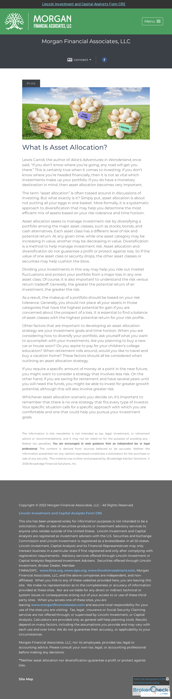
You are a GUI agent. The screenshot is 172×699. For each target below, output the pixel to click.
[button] (152, 21)
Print (31, 83)
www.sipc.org (75, 570)
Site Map (26, 679)
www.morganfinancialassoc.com (58, 605)
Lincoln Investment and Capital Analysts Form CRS (83, 4)
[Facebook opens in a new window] (104, 61)
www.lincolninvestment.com (111, 570)
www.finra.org (51, 570)
